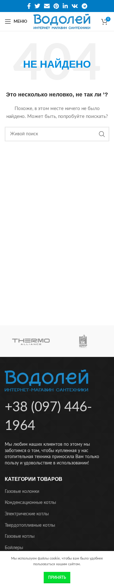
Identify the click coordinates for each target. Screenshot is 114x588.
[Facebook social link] (29, 6)
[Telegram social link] (84, 6)
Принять (57, 577)
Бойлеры (14, 548)
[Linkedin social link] (65, 6)
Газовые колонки (22, 491)
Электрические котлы (27, 514)
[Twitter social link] (37, 6)
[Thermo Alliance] (31, 341)
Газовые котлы (20, 536)
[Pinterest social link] (56, 6)
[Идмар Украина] (83, 341)
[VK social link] (75, 6)
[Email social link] (47, 6)
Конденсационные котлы (30, 502)
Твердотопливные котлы (30, 525)
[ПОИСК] (102, 134)
